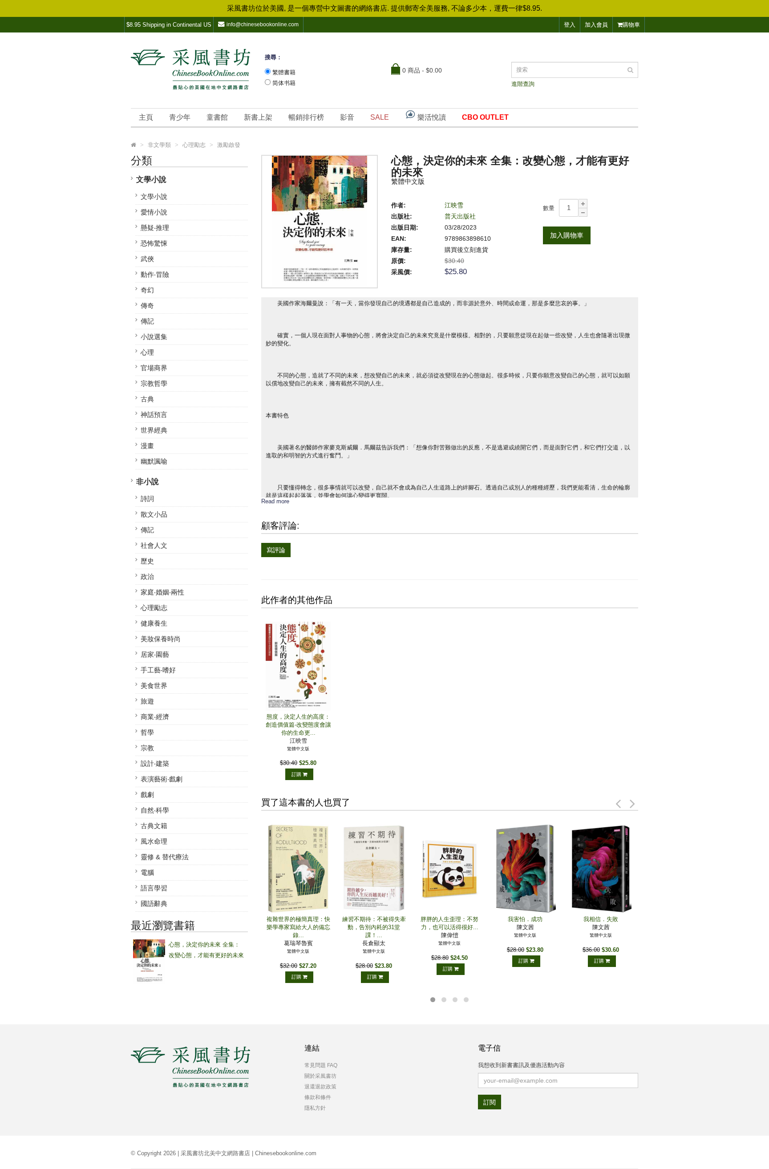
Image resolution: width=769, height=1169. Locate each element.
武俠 (147, 259)
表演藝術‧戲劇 (161, 779)
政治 (147, 576)
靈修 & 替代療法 (165, 857)
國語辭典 (154, 903)
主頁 (146, 117)
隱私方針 (315, 1108)
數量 (548, 208)
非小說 (147, 481)
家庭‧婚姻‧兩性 (162, 592)
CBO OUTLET (485, 117)
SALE (379, 117)
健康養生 (154, 623)
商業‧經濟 (155, 716)
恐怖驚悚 (154, 243)
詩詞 (147, 498)
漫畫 (147, 445)
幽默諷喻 (154, 461)
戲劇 (147, 794)
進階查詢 (522, 84)
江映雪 (454, 205)
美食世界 (154, 685)
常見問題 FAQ (320, 1065)
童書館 (217, 117)
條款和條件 (317, 1097)
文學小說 (151, 179)
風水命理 (154, 841)
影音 (347, 117)
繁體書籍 (283, 72)
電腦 (147, 872)
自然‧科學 (155, 810)
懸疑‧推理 (155, 227)
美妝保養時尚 (161, 639)
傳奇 (147, 305)
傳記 (147, 321)
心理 (147, 352)
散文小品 (154, 514)
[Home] (133, 145)
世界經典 (154, 430)
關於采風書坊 (320, 1076)
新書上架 (258, 117)
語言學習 (154, 888)
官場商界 (154, 368)
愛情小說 (154, 212)
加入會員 (596, 24)
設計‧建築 (155, 763)
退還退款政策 (320, 1087)
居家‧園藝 (155, 654)
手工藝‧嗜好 (158, 670)
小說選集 (154, 336)
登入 (569, 24)
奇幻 (147, 290)
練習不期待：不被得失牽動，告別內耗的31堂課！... (374, 927)
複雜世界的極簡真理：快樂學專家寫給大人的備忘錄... (298, 927)
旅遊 (147, 701)
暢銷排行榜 (306, 117)
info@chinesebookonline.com (263, 24)
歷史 (147, 561)
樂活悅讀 (431, 117)
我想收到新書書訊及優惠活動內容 (521, 1065)
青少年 (179, 117)
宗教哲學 (154, 383)
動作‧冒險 (155, 274)
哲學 (147, 732)
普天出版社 (460, 216)
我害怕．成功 (525, 919)
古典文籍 (154, 825)
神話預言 (154, 414)
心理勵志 (154, 607)
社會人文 (154, 545)
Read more (275, 501)
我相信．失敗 (600, 919)
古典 (147, 399)
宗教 (147, 748)
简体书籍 (283, 83)
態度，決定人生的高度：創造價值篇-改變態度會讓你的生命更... (298, 724)
